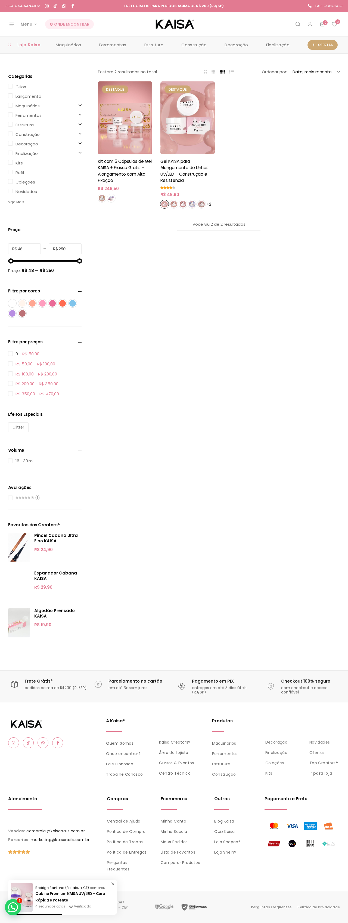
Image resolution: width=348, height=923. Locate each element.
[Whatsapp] (64, 6)
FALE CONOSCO (329, 5)
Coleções (274, 763)
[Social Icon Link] (13, 742)
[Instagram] (46, 6)
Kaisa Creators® (174, 742)
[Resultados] (297, 24)
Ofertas (317, 752)
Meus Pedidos (174, 842)
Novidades (319, 742)
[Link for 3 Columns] (214, 72)
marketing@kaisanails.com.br (60, 839)
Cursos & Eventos (176, 763)
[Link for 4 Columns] (222, 72)
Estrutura (154, 45)
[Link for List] (232, 72)
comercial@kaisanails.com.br (55, 831)
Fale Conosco (119, 764)
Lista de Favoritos (178, 852)
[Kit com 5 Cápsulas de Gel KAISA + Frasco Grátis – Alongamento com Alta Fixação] (125, 117)
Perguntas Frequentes (271, 907)
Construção (194, 45)
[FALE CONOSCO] (310, 6)
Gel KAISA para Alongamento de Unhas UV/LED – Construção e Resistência (184, 170)
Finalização (278, 45)
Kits (268, 773)
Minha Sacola (174, 831)
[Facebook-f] (73, 6)
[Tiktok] (55, 6)
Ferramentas (112, 45)
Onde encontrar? (123, 753)
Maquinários (68, 45)
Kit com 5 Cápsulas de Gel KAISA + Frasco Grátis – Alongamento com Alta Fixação (125, 170)
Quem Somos (119, 743)
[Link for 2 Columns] (205, 72)
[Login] (309, 24)
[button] (334, 24)
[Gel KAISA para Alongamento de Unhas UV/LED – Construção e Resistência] (187, 117)
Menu (26, 24)
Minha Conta (173, 821)
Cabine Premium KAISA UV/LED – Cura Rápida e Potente (70, 897)
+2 (209, 204)
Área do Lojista (173, 752)
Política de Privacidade (318, 907)
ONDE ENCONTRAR (71, 24)
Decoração (236, 45)
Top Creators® (323, 763)
